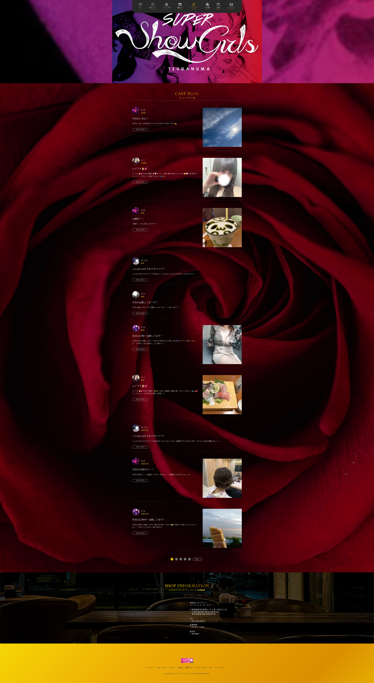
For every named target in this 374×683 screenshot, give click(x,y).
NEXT (197, 559)
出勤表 (180, 667)
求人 (210, 667)
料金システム (161, 667)
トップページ (150, 667)
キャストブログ (201, 667)
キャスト (172, 667)
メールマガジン (220, 667)
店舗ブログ (189, 667)
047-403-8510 (198, 621)
